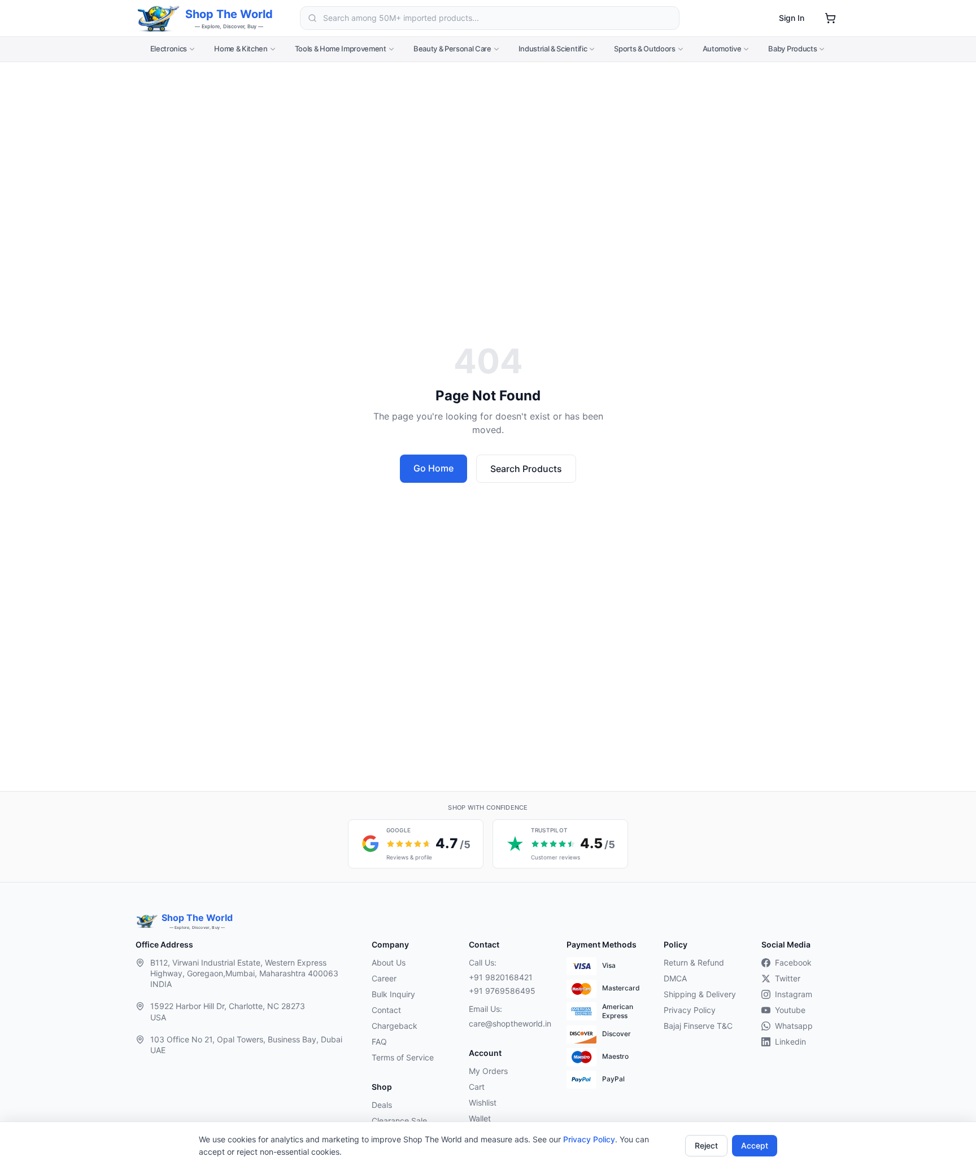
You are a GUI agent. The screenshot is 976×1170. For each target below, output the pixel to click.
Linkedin (790, 1041)
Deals (382, 1105)
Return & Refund (694, 962)
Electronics (168, 48)
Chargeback (394, 1026)
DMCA (675, 978)
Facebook (793, 962)
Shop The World (229, 14)
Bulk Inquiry (393, 994)
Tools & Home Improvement (340, 48)
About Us (389, 962)
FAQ (379, 1041)
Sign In (791, 18)
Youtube (790, 1010)
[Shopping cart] (830, 18)
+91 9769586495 (502, 991)
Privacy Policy (589, 1139)
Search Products (526, 468)
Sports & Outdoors (644, 48)
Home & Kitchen (240, 48)
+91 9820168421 (501, 977)
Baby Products (792, 48)
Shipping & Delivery (700, 994)
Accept (754, 1145)
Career (384, 978)
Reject (706, 1145)
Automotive (722, 48)
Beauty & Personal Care (452, 48)
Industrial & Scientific (552, 48)
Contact (386, 1010)
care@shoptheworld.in (508, 1023)
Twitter (787, 978)
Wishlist (482, 1102)
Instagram (793, 994)
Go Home (433, 468)
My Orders (488, 1071)
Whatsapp (794, 1026)
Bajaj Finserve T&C (698, 1026)
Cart (477, 1087)
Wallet (480, 1118)
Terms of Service (403, 1057)
